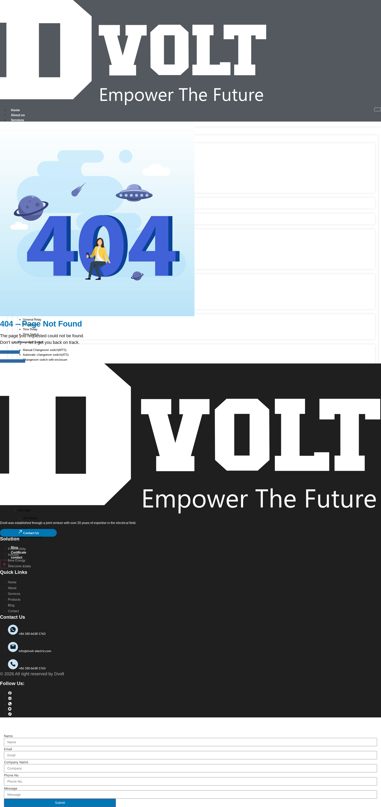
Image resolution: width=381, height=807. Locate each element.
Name (8, 735)
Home (15, 110)
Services (17, 120)
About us (18, 115)
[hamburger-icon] (377, 109)
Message (10, 788)
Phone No (11, 775)
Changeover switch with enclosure (45, 359)
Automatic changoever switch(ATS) (46, 354)
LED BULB (30, 518)
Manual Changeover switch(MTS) (44, 350)
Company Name (16, 762)
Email (8, 749)
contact (16, 557)
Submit (60, 802)
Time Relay (30, 329)
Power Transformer (30, 536)
